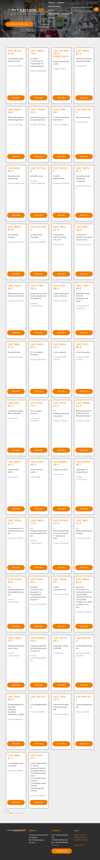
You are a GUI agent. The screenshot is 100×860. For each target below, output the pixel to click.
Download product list (19, 24)
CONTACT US (61, 851)
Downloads (66, 14)
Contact (51, 18)
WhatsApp (55, 845)
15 (22, 813)
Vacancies (61, 3)
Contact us (44, 24)
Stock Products (53, 14)
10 (18, 813)
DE (96, 9)
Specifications (79, 845)
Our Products (53, 10)
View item (16, 98)
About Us (51, 3)
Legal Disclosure (80, 835)
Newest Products (54, 6)
